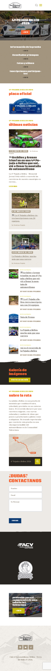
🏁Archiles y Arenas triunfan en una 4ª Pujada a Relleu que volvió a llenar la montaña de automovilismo (25, 163)
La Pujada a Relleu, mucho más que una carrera (24, 258)
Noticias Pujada (19, 225)
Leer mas (13, 187)
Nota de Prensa (27, 317)
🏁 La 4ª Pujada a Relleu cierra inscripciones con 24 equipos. (25, 218)
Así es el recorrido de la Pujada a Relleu (30, 349)
